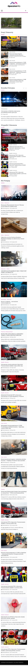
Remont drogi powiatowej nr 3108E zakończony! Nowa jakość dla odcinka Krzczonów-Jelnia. (17, 81)
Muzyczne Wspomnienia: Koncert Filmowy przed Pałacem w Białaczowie (12, 205)
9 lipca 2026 (12, 150)
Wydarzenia (7, 202)
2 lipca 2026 (12, 57)
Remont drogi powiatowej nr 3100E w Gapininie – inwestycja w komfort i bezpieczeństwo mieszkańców (17, 64)
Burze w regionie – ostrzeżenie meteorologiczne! (9, 302)
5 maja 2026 (12, 83)
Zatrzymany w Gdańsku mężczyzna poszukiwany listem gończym (10, 111)
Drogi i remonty (12, 52)
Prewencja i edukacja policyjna (7, 331)
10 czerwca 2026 (13, 175)
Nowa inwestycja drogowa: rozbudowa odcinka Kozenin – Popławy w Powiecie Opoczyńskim (17, 55)
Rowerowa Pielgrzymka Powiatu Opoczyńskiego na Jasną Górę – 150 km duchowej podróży (14, 492)
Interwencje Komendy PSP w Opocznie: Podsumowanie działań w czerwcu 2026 (17, 165)
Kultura (2, 202)
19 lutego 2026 (5, 114)
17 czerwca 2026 (13, 167)
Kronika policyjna (4, 108)
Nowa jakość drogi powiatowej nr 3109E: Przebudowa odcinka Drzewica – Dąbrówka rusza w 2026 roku (13, 44)
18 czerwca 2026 (13, 66)
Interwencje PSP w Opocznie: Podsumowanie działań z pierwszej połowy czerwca (17, 174)
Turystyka (3, 489)
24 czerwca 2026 (13, 158)
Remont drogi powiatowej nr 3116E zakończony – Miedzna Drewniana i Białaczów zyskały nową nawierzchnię (17, 73)
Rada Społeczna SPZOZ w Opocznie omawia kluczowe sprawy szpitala (13, 617)
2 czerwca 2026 (13, 74)
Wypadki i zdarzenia (6, 134)
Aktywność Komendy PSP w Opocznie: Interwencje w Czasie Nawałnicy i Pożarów (17, 148)
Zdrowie (7, 268)
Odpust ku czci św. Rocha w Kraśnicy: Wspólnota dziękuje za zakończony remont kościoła (12, 239)
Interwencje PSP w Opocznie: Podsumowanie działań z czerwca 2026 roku (17, 156)
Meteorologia (3, 299)
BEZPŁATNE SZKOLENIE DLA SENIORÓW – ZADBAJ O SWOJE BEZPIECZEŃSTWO (12, 334)
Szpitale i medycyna (5, 614)
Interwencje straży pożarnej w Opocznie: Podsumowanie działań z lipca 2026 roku (12, 365)
